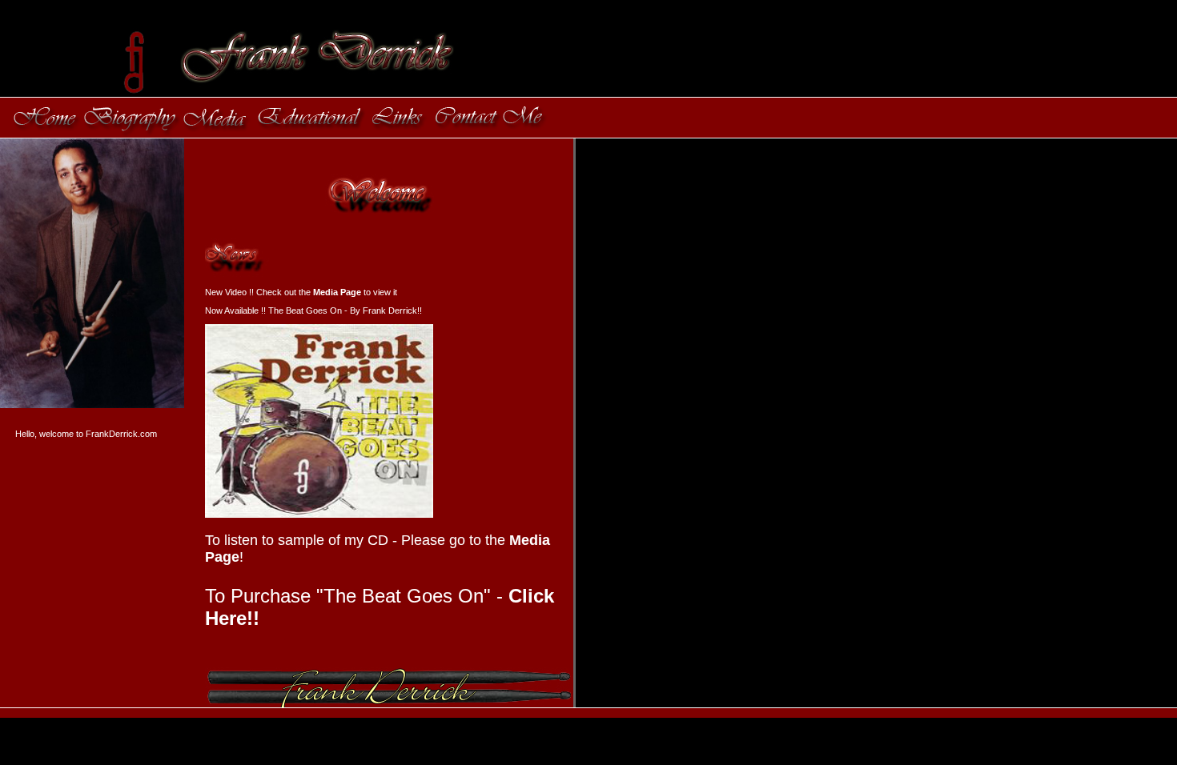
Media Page (337, 292)
